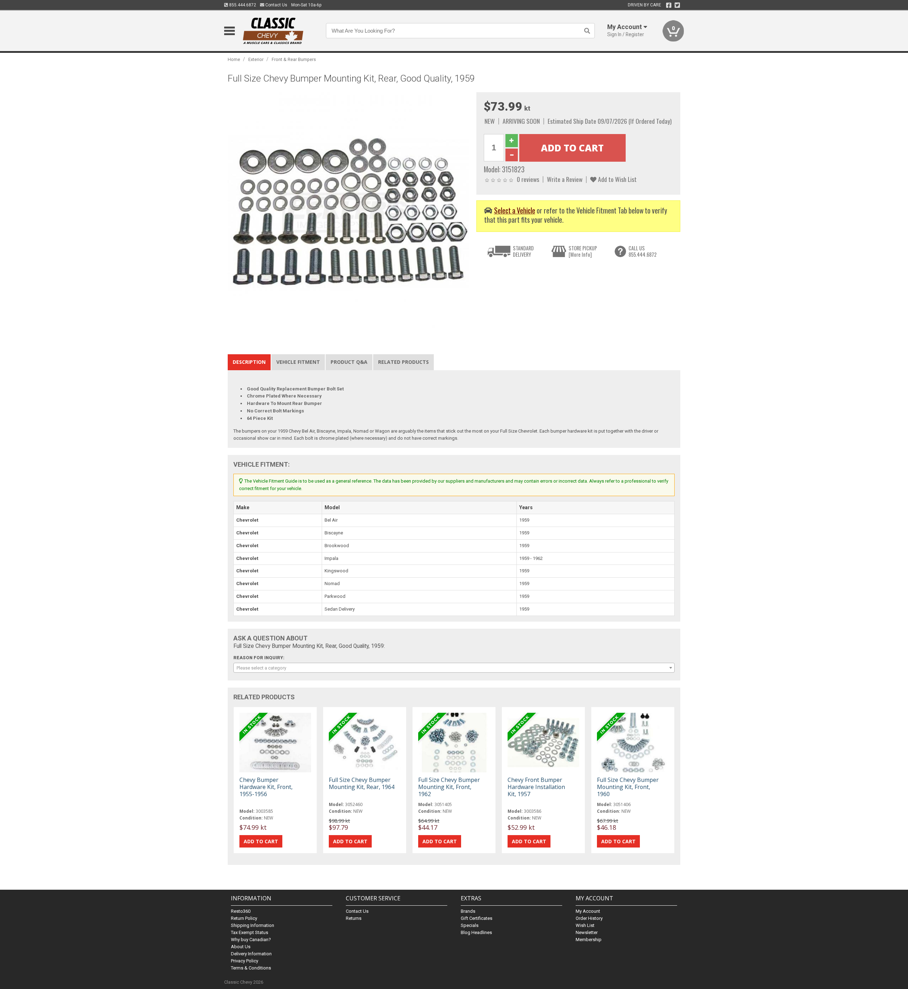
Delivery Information (251, 953)
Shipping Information (252, 925)
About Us (240, 946)
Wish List (585, 925)
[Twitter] (677, 5)
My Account (588, 911)
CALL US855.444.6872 (643, 251)
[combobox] (454, 668)
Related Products (403, 362)
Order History (589, 918)
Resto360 (240, 911)
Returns (353, 918)
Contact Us (275, 4)
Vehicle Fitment (298, 362)
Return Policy (244, 918)
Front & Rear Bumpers (294, 59)
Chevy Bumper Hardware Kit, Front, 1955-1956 (266, 787)
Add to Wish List (617, 179)
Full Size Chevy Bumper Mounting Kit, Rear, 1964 (361, 783)
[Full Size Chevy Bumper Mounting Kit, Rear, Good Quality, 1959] (348, 212)
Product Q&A (349, 362)
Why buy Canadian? (251, 939)
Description (249, 362)
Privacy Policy (244, 960)
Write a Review (564, 179)
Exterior (256, 59)
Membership (589, 939)
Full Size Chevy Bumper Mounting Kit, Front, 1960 (628, 787)
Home (234, 59)
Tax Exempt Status (249, 932)
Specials (469, 925)
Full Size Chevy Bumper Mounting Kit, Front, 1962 (449, 787)
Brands (468, 911)
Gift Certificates (476, 918)
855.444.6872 (242, 4)
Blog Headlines (476, 932)
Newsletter (587, 932)
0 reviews (528, 179)
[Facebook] (668, 5)
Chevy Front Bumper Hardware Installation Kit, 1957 (536, 787)
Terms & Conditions (251, 968)
